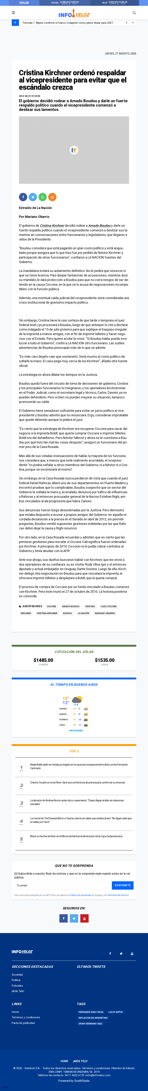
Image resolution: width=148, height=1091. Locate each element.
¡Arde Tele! (18, 991)
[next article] (126, 22)
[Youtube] (84, 918)
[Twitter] (74, 918)
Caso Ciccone (109, 606)
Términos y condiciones (26, 1017)
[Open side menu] (13, 12)
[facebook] (23, 197)
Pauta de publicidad (23, 1023)
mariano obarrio (105, 613)
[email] (52, 197)
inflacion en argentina (93, 1018)
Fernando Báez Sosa (91, 1012)
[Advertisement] (74, 38)
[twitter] (33, 197)
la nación (83, 613)
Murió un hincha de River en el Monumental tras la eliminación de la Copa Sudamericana (76, 836)
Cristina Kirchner (52, 225)
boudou (67, 613)
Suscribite (123, 885)
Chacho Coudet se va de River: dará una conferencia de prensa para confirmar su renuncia (77, 782)
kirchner (26, 613)
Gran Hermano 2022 (90, 1023)
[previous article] (133, 22)
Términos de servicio (118, 895)
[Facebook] (63, 918)
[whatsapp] (42, 197)
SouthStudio (82, 1080)
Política (16, 980)
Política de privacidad (80, 895)
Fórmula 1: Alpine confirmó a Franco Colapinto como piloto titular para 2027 (68, 22)
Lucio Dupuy (115, 1012)
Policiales (17, 985)
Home (15, 1012)
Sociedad (17, 974)
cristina (90, 606)
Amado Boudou (99, 225)
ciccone (51, 606)
